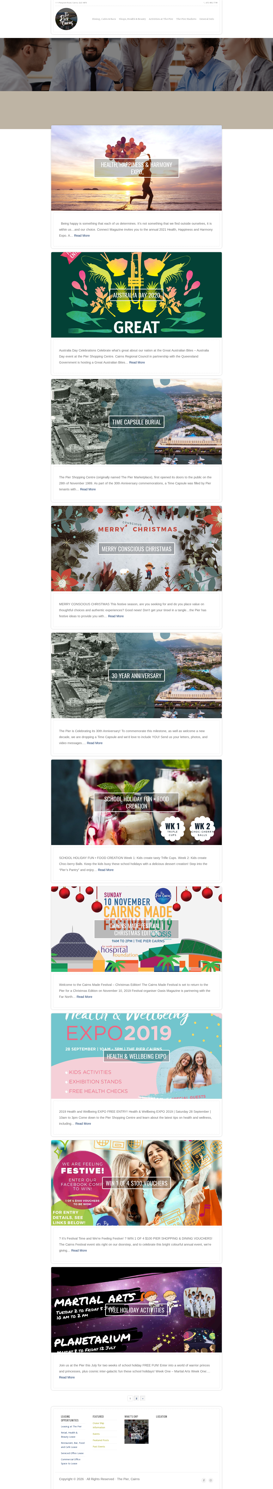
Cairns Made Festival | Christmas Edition (136, 929)
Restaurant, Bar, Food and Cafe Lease (73, 1445)
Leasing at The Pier (71, 1426)
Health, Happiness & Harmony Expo (136, 168)
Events (96, 1433)
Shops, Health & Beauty (132, 19)
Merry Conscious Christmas (136, 548)
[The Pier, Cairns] (80, 19)
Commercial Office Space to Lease (70, 1461)
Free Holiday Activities (136, 1309)
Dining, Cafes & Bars (104, 19)
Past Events (99, 1446)
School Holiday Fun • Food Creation (136, 802)
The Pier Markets (186, 19)
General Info (206, 19)
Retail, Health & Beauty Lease (69, 1434)
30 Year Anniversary (136, 675)
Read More (82, 235)
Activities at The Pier (161, 19)
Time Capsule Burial (136, 421)
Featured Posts (101, 1440)
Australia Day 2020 (136, 294)
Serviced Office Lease (72, 1453)
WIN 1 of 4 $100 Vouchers (136, 1182)
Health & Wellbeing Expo (136, 1055)
